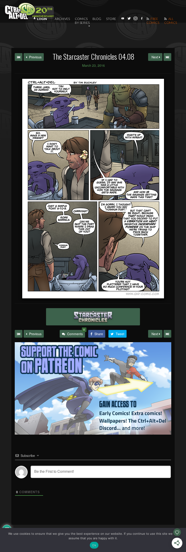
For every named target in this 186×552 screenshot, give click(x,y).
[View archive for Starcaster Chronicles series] (93, 316)
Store (111, 19)
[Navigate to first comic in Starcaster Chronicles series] (18, 57)
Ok (94, 545)
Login (42, 19)
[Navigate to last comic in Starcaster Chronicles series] (167, 57)
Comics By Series (82, 21)
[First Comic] (18, 334)
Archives (62, 19)
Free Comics (153, 21)
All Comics (170, 21)
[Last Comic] (167, 334)
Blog (97, 19)
